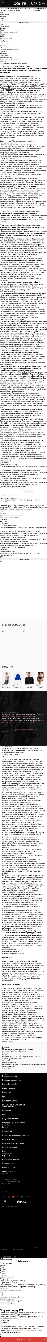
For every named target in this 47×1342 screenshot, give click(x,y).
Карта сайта (7, 1155)
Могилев (3, 1275)
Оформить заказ (21, 1281)
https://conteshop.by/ (33, 427)
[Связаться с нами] (1, 1306)
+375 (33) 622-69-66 (9, 1180)
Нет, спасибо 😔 (14, 1332)
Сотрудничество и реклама (13, 1143)
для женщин (6, 708)
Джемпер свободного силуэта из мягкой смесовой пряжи (16, 685)
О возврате (6, 1068)
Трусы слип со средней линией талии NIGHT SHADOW (39, 685)
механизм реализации (10, 720)
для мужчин (15, 708)
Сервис (5, 1074)
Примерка (6, 1092)
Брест (2, 1267)
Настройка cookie (9, 1084)
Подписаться (4, 1332)
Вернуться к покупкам (7, 1303)
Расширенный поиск (10, 1159)
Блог (4, 1151)
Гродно (2, 1273)
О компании (7, 1131)
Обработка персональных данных (16, 1135)
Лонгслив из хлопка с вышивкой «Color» (28, 685)
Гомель (2, 1271)
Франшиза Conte (9, 1171)
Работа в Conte (8, 1167)
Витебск (3, 1269)
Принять (36, 8)
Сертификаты (7, 1163)
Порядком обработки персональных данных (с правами (23, 715)
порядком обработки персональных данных (16, 510)
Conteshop (6, 1125)
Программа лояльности (12, 1080)
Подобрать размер (10, 1100)
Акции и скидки (8, 1088)
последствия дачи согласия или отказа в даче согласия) (23, 721)
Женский (3, 52)
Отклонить (43, 8)
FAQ (3, 1096)
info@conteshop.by (13, 1182)
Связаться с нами (9, 1147)
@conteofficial (7, 747)
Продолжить (4, 462)
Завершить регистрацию (8, 495)
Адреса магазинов (9, 1139)
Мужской (3, 54)
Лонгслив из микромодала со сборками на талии (5, 685)
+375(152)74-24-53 (9, 1257)
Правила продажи (9, 1076)
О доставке (6, 1053)
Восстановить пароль (7, 63)
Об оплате (6, 1061)
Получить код (28, 492)
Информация (7, 1153)
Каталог (5, 1127)
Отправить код (23, 22)
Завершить (4, 549)
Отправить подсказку (7, 1299)
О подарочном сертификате (13, 1104)
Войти (2, 36)
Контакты (5, 1174)
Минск (2, 1265)
